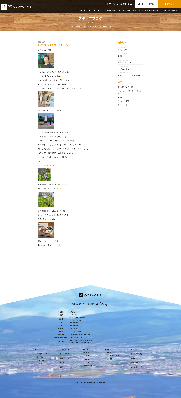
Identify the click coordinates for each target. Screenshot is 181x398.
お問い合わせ (175, 10)
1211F (87, 362)
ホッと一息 (122, 97)
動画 (148, 10)
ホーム (82, 10)
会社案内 (167, 10)
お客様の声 (155, 10)
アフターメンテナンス (43, 363)
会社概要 (109, 359)
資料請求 (170, 3)
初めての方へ (40, 357)
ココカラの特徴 (106, 10)
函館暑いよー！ (123, 56)
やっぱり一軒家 (123, 101)
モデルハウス (135, 10)
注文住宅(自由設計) (89, 365)
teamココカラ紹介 (113, 356)
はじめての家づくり (93, 10)
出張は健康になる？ (125, 62)
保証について (40, 360)
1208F (87, 356)
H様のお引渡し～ (124, 69)
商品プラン (116, 10)
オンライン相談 (148, 3)
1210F (87, 359)
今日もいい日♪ (123, 105)
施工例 (143, 10)
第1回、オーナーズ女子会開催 (129, 75)
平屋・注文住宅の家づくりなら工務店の (84, 304)
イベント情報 (125, 10)
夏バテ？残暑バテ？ (125, 50)
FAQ (161, 10)
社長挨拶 (109, 353)
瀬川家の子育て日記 (125, 87)
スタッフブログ (136, 349)
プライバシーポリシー (138, 367)
